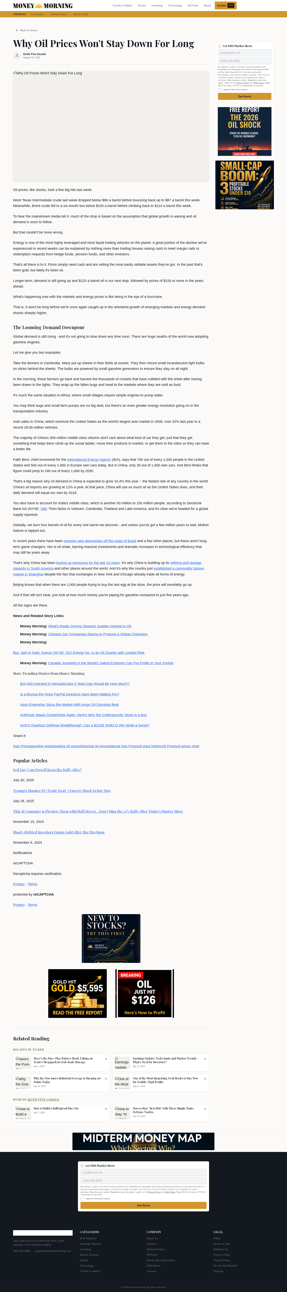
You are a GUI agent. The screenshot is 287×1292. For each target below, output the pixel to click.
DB (43, 509)
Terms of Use (221, 1243)
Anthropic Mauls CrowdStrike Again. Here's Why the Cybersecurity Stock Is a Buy (83, 715)
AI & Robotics (37, 14)
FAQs (216, 1238)
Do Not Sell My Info (225, 1265)
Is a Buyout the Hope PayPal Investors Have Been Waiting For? (69, 694)
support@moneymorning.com (53, 1250)
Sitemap (218, 1271)
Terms (32, 884)
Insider (225, 5)
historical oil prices (94, 746)
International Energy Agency (89, 460)
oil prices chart (188, 746)
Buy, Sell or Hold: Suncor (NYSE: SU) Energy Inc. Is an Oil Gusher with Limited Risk (78, 653)
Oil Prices (169, 746)
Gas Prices (21, 746)
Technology (175, 5)
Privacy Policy (243, 83)
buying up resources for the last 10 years (88, 563)
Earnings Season (59, 14)
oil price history (150, 746)
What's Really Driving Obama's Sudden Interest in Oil (89, 626)
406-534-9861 (22, 1250)
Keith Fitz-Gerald (43, 1099)
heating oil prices (67, 746)
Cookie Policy (221, 1260)
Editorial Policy (156, 1249)
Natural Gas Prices (123, 746)
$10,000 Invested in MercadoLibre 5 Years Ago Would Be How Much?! (75, 684)
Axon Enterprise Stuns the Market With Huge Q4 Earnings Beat (69, 705)
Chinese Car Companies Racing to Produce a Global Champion (97, 634)
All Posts (193, 5)
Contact (151, 1271)
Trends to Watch (122, 5)
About (207, 5)
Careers (152, 1243)
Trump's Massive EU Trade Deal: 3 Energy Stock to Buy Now (62, 790)
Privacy (19, 884)
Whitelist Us (220, 1249)
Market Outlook (81, 14)
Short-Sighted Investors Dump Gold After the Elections (58, 832)
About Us (152, 1238)
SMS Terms (259, 83)
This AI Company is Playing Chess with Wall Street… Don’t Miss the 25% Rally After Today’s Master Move (98, 811)
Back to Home (28, 30)
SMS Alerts (153, 1265)
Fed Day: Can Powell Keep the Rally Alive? (47, 769)
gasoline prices (42, 746)
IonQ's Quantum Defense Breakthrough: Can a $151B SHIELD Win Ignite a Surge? (85, 725)
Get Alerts (244, 96)
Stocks (142, 5)
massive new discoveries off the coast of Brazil (100, 541)
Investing (157, 5)
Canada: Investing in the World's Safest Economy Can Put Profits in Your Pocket (110, 663)
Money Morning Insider (161, 1260)
